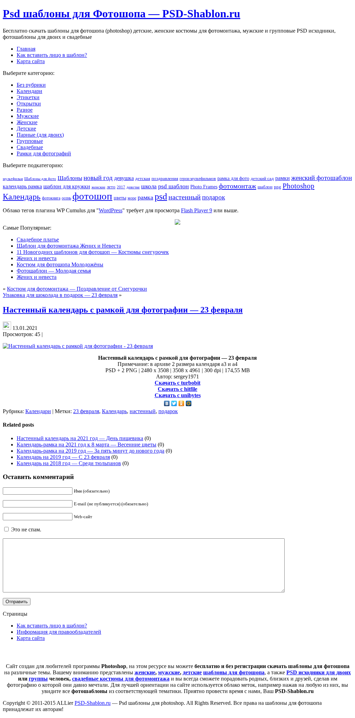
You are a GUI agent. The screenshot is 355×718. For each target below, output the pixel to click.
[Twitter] (174, 403)
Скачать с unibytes (178, 395)
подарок (213, 197)
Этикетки (28, 97)
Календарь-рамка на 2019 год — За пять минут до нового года (90, 451)
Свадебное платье (38, 239)
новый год (98, 177)
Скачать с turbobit (177, 383)
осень (66, 198)
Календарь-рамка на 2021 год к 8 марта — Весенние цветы (86, 444)
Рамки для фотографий (44, 153)
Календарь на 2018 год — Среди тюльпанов (69, 463)
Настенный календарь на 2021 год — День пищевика (80, 438)
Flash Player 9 (196, 210)
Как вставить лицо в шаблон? (52, 626)
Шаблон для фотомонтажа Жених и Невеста (69, 246)
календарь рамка (22, 186)
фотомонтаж (237, 186)
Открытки (29, 103)
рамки (282, 178)
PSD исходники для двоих (318, 672)
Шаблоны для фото (40, 179)
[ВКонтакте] (167, 403)
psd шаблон (173, 186)
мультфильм (13, 179)
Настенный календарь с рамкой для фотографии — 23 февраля (123, 309)
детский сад (262, 178)
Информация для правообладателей (59, 632)
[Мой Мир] (188, 403)
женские (98, 187)
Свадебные (30, 147)
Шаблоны (70, 178)
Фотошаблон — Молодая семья (54, 271)
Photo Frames (203, 186)
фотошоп (92, 196)
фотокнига (51, 198)
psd (161, 196)
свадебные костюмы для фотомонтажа (121, 679)
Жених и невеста (37, 258)
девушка (124, 178)
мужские (169, 672)
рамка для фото (233, 178)
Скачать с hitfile (177, 389)
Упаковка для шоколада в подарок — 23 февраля (60, 295)
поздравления (164, 178)
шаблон (265, 186)
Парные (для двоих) (40, 135)
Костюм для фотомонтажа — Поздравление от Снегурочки (77, 289)
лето (111, 186)
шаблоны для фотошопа (234, 672)
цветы (120, 197)
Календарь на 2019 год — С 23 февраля (63, 457)
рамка (145, 197)
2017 (121, 187)
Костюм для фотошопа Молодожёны (60, 264)
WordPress (110, 210)
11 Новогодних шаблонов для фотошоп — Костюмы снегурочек (93, 252)
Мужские (28, 116)
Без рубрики (31, 85)
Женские (27, 122)
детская (142, 178)
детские (192, 672)
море (132, 198)
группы (38, 679)
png (277, 186)
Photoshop (298, 186)
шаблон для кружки (66, 186)
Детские (26, 128)
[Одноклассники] (181, 403)
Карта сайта (31, 638)
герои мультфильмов (198, 179)
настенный (184, 197)
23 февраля (86, 411)
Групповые (30, 141)
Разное (25, 110)
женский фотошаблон (321, 177)
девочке (133, 187)
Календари (29, 91)
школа (149, 186)
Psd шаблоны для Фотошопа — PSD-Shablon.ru (121, 13)
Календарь (22, 196)
